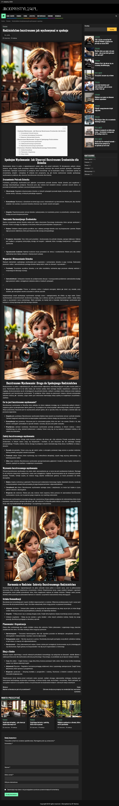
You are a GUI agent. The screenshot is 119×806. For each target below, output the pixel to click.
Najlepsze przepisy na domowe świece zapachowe (104, 98)
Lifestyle (32, 16)
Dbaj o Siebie (24, 154)
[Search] (116, 16)
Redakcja (58, 16)
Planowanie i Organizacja (28, 152)
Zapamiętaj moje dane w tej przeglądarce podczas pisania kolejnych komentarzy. (33, 790)
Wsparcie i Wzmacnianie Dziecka (30, 137)
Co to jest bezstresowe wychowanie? (31, 141)
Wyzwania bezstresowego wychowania (32, 145)
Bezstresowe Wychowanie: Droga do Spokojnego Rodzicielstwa (38, 139)
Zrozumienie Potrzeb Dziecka (29, 133)
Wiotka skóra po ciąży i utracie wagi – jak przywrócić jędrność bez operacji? (104, 53)
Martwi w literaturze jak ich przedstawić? (16, 688)
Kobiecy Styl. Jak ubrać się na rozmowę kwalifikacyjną (104, 64)
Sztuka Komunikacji (26, 150)
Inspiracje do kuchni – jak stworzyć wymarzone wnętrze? (14, 723)
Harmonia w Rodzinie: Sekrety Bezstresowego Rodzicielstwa (37, 148)
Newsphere (65, 804)
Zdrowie (50, 16)
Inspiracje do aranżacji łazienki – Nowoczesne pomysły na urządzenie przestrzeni (105, 144)
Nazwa (7, 767)
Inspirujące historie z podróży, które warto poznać (39, 723)
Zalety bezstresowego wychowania (31, 143)
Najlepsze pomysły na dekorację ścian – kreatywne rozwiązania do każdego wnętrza (105, 132)
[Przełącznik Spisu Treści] (63, 128)
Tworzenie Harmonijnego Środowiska (31, 135)
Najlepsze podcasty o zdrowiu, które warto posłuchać (69, 723)
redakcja (14, 38)
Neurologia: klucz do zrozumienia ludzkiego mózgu (105, 121)
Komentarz (9, 743)
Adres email (9, 775)
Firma (25, 16)
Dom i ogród (10, 16)
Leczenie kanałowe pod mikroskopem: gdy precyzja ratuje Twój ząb (103, 87)
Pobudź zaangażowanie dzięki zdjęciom (104, 109)
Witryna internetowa (11, 782)
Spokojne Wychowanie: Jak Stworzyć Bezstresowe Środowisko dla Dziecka (42, 131)
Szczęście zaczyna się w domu (104, 75)
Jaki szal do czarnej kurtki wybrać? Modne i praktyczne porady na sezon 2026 (104, 41)
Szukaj (87, 26)
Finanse (19, 16)
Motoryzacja (41, 16)
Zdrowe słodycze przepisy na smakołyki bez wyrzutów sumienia (61, 689)
